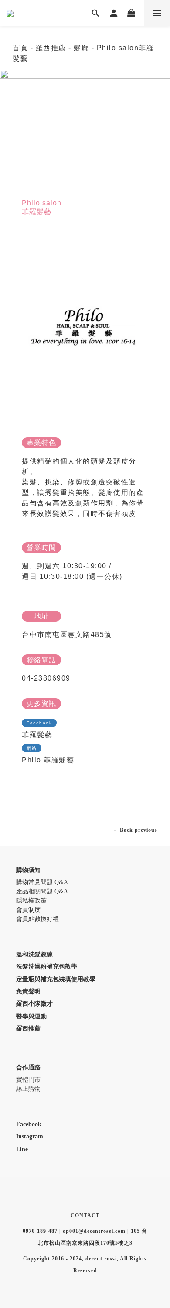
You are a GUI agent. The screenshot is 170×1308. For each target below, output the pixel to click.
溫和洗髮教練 (34, 954)
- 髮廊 (80, 48)
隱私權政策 (31, 900)
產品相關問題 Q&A (42, 891)
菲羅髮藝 (37, 734)
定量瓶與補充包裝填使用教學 (55, 979)
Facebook (28, 1124)
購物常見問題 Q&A (42, 882)
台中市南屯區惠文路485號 (67, 634)
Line (22, 1149)
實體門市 (28, 1079)
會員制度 (28, 910)
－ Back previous (134, 830)
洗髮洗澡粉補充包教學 (46, 966)
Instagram (29, 1136)
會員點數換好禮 (37, 919)
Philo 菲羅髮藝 (48, 760)
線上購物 (28, 1089)
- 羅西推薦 (48, 48)
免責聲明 (28, 991)
